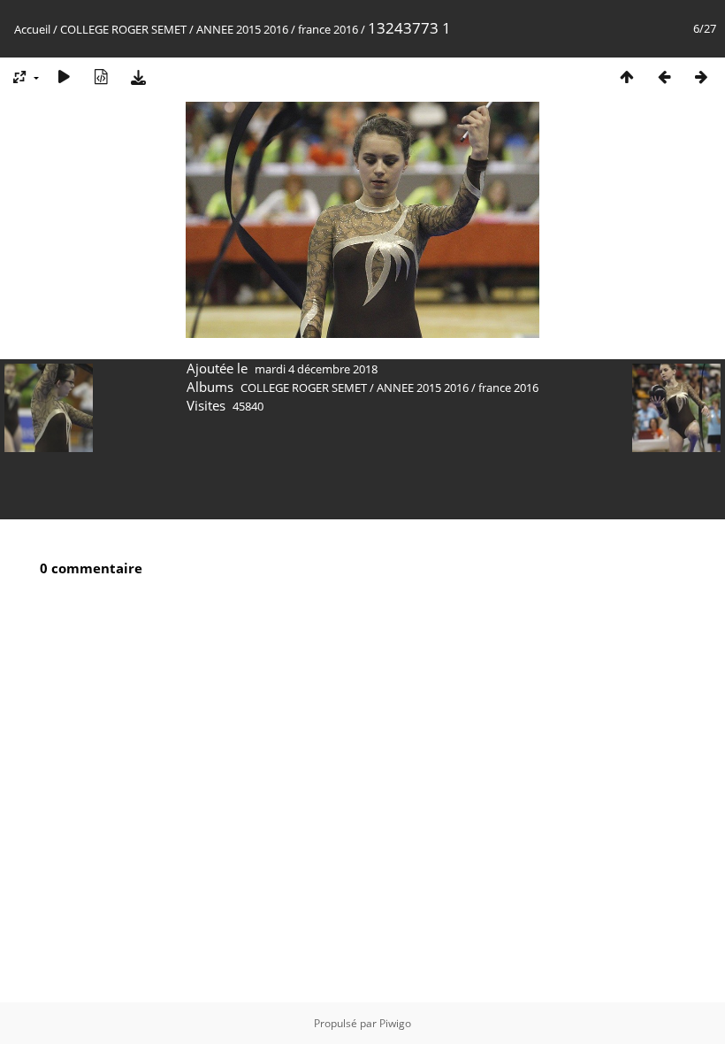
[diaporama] (63, 76)
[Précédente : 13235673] (664, 76)
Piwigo (395, 1023)
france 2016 (328, 29)
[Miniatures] (626, 76)
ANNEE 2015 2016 (242, 29)
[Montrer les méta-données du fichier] (100, 76)
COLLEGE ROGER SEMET (123, 29)
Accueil (32, 29)
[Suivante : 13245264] (701, 76)
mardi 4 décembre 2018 (316, 369)
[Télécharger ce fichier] (137, 76)
